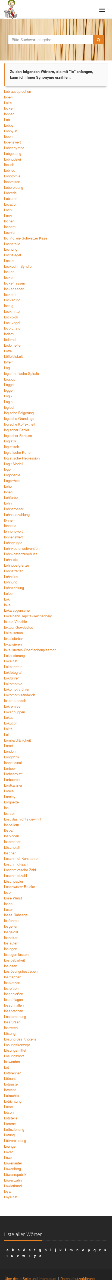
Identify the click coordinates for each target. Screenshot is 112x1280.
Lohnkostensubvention (21, 548)
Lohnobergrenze (16, 565)
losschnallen (14, 1005)
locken (9, 108)
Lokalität (10, 660)
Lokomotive (13, 683)
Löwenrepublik (15, 1174)
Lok (7, 599)
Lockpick (11, 317)
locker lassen (14, 283)
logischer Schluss (18, 435)
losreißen (11, 988)
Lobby (9, 125)
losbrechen (12, 841)
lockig (8, 305)
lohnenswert (13, 531)
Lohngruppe (13, 542)
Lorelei (9, 790)
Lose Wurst (13, 898)
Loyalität (10, 1196)
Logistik (10, 440)
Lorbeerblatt (13, 773)
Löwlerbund (13, 1185)
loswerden (12, 1061)
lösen (8, 903)
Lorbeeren (12, 779)
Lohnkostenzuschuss (21, 553)
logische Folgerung (19, 412)
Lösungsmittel (15, 1050)
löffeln (8, 362)
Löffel (8, 350)
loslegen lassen (16, 954)
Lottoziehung (14, 1129)
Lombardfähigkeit (17, 740)
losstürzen (12, 1021)
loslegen (10, 948)
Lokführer (11, 678)
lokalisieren (13, 644)
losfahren (11, 920)
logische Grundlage (19, 418)
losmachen (12, 976)
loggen (9, 390)
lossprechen (13, 1010)
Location (10, 204)
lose (7, 892)
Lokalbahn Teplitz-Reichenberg (28, 615)
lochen (9, 221)
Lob (7, 119)
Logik (8, 395)
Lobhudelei (12, 159)
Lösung (9, 1033)
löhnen (9, 520)
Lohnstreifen (13, 570)
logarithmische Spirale (21, 373)
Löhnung (10, 582)
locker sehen (14, 288)
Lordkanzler (13, 785)
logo (7, 469)
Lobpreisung (13, 187)
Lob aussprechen (17, 91)
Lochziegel (12, 254)
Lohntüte (11, 576)
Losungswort (14, 1055)
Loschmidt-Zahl (16, 864)
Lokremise (12, 706)
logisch (9, 407)
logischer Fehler (16, 429)
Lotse (8, 1106)
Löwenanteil (13, 1163)
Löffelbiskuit (13, 356)
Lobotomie (12, 175)
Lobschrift (12, 198)
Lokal (8, 102)
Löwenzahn (13, 1180)
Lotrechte (11, 1095)
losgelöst (11, 931)
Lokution (10, 723)
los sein (10, 813)
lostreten (11, 1027)
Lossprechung (15, 1016)
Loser (8, 909)
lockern (9, 294)
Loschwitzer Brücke (19, 886)
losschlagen (13, 999)
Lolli (7, 734)
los (6, 807)
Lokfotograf (13, 672)
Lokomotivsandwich (19, 694)
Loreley (9, 796)
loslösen (10, 965)
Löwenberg (12, 1168)
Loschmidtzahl (15, 875)
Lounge (9, 1146)
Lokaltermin (13, 666)
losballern (11, 824)
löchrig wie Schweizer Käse (25, 238)
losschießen (13, 993)
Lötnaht (10, 1078)
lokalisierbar (13, 638)
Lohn (8, 503)
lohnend (10, 525)
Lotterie (10, 1123)
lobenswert (12, 142)
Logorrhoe (12, 480)
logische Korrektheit (19, 424)
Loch (8, 209)
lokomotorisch (15, 700)
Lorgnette (11, 802)
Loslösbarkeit (14, 960)
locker (9, 277)
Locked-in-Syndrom (19, 266)
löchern (9, 226)
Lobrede (10, 192)
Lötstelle (10, 1118)
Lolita (8, 728)
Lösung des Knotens (20, 1039)
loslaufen (11, 943)
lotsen (9, 1112)
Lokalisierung (14, 655)
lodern (9, 333)
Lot (6, 1067)
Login (8, 401)
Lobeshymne (14, 147)
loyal (7, 1191)
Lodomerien (13, 345)
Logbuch (10, 379)
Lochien (10, 232)
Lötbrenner (12, 1072)
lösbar (9, 830)
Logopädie (12, 474)
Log (7, 367)
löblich (9, 164)
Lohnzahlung (14, 587)
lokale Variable (15, 621)
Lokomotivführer (16, 689)
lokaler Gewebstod (18, 627)
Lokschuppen (14, 711)
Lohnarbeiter (13, 508)
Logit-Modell (13, 463)
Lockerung (12, 299)
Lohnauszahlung (17, 514)
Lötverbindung (15, 1140)
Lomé (8, 745)
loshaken (11, 937)
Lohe (8, 486)
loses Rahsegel (16, 914)
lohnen (9, 113)
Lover (8, 1151)
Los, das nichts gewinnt (22, 819)
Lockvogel (12, 322)
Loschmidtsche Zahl (20, 869)
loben (8, 97)
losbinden (11, 835)
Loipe (8, 593)
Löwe (8, 1157)
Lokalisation (13, 632)
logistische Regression (22, 458)
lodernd (9, 339)
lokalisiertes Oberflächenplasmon (30, 649)
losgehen (11, 926)
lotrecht (10, 1089)
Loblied (9, 170)
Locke (9, 260)
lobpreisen (12, 181)
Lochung (10, 249)
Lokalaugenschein (18, 610)
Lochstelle (12, 243)
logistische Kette (17, 452)
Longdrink (11, 756)
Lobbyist (10, 130)
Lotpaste (11, 1084)
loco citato (12, 328)
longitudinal (13, 762)
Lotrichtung (12, 1101)
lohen (8, 491)
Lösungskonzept (17, 1044)
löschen (10, 853)
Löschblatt (12, 847)
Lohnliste (11, 559)
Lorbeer (10, 768)
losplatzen (12, 982)
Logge (9, 384)
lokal (7, 604)
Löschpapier (13, 881)
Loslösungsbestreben (21, 971)
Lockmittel (12, 311)
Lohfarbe (11, 497)
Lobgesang (12, 153)
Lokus (9, 717)
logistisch (11, 446)
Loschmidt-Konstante (21, 858)
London (9, 751)
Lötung (9, 1134)
